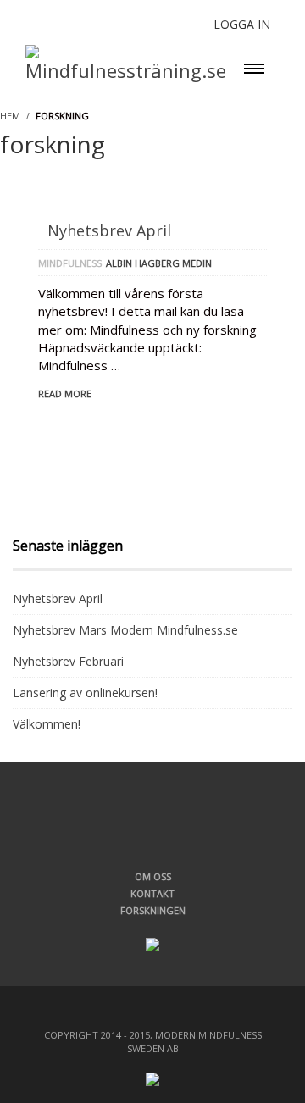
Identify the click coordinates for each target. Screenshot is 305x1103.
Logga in (242, 24)
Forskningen (153, 910)
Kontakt (152, 893)
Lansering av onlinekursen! (85, 693)
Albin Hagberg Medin (159, 263)
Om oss (153, 876)
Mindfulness (70, 263)
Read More (65, 393)
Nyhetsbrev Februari (68, 661)
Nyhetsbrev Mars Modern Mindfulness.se (125, 630)
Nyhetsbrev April (109, 230)
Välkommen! (46, 724)
